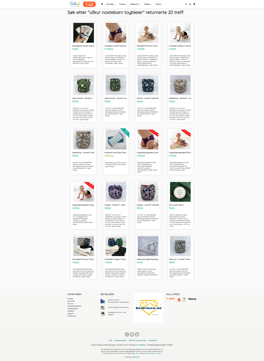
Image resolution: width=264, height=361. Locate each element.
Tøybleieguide (73, 308)
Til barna (158, 4)
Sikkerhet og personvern (138, 340)
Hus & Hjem (110, 4)
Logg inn (71, 313)
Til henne (122, 4)
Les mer (138, 353)
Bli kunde (71, 301)
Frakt (110, 340)
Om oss (70, 303)
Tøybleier (147, 4)
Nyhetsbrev (153, 340)
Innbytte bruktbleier (74, 306)
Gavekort (71, 311)
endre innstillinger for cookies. (153, 353)
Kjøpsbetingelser (120, 340)
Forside (70, 298)
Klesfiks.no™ (135, 4)
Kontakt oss (72, 316)
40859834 (142, 345)
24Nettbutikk (136, 357)
